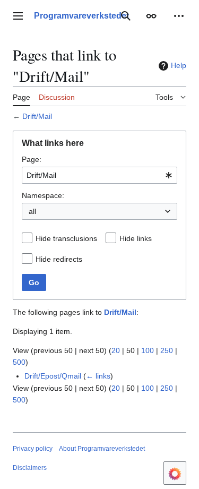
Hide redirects (59, 259)
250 (166, 350)
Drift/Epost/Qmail (52, 376)
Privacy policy (33, 448)
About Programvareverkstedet (102, 448)
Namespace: (43, 195)
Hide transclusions (66, 238)
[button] (18, 16)
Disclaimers (30, 467)
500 (19, 362)
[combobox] (99, 175)
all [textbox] (32, 211)
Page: (31, 159)
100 (147, 350)
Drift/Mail (37, 116)
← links (98, 376)
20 (115, 350)
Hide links (135, 238)
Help (178, 65)
